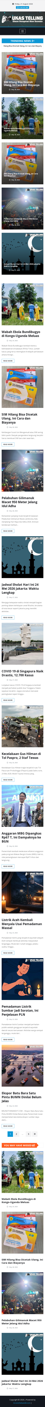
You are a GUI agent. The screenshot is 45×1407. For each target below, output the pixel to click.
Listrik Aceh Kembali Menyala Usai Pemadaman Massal (22, 924)
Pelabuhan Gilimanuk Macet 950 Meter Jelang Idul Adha (21, 220)
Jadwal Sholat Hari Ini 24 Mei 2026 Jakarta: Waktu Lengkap (22, 83)
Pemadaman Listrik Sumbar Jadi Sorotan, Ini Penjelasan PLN (20, 1010)
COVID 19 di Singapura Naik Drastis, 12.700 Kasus (22, 673)
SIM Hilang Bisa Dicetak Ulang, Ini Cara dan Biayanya (21, 174)
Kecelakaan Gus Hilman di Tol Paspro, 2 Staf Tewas (21, 756)
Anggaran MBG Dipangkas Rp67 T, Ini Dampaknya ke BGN (21, 837)
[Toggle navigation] (23, 31)
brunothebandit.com (21, 1403)
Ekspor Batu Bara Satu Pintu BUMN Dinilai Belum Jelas (21, 1097)
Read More (8, 361)
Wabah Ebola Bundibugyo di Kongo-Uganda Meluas (19, 129)
